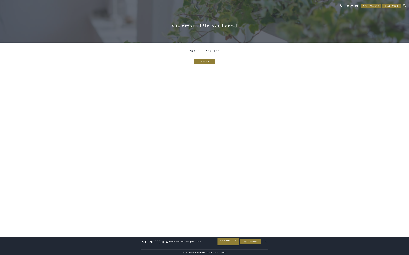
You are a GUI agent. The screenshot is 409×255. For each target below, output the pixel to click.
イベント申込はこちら (371, 6)
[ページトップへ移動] (265, 242)
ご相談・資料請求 (391, 6)
